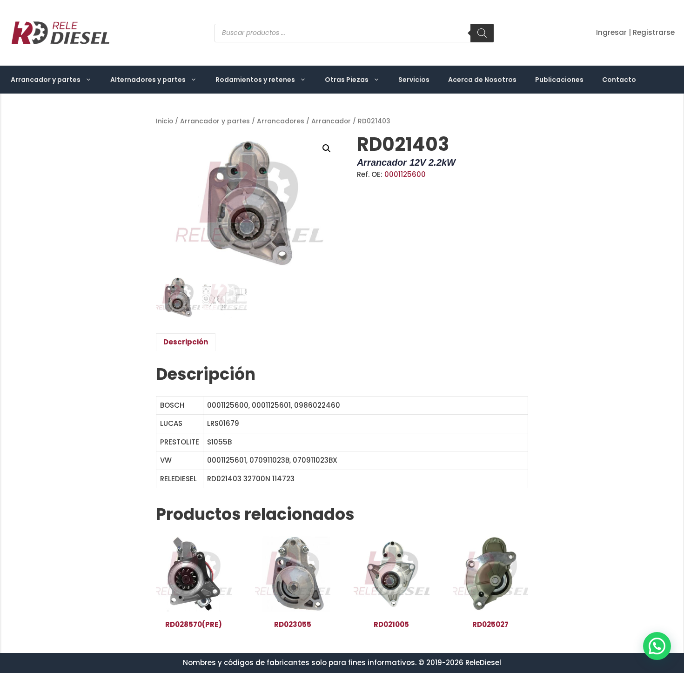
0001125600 (405, 174)
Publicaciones (559, 79)
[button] (326, 148)
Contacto (619, 79)
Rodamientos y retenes (255, 79)
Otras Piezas (347, 79)
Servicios (413, 79)
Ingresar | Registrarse (635, 32)
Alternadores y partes (148, 79)
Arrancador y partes (45, 79)
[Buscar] (482, 33)
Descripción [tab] (185, 342)
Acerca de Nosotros (482, 79)
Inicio (164, 121)
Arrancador (331, 121)
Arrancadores (280, 121)
